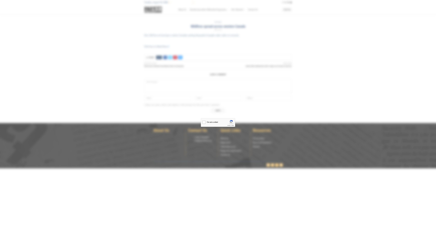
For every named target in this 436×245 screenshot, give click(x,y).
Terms (232, 125)
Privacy (229, 125)
